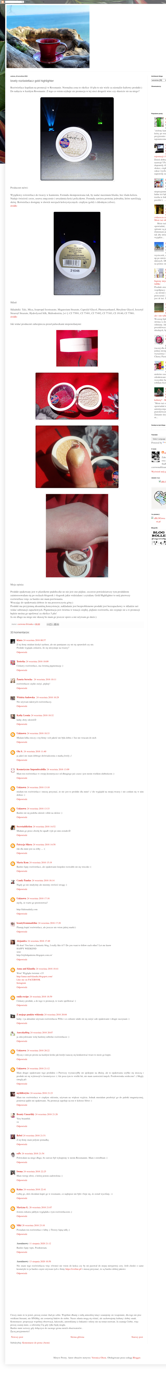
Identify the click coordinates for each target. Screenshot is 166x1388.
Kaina (20, 1189)
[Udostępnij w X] (53, 624)
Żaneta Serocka (25, 679)
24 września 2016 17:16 (38, 898)
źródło (13, 205)
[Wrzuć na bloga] (50, 624)
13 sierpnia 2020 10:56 (40, 1261)
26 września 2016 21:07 (40, 1207)
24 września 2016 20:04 (55, 1014)
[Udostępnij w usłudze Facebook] (55, 624)
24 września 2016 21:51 (34, 1135)
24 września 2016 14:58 (44, 844)
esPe (19, 1153)
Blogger (136, 1357)
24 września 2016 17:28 (49, 922)
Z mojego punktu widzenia (30, 1014)
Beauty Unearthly (25, 1114)
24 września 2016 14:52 (44, 826)
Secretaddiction (24, 826)
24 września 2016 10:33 (38, 733)
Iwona (20, 1171)
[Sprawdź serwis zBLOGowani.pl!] (158, 521)
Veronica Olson (99, 1357)
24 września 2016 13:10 (38, 787)
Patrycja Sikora (24, 844)
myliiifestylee (23, 1093)
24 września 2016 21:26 (46, 1114)
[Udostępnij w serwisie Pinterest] (58, 624)
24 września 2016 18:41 (47, 968)
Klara (19, 640)
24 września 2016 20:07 (41, 1032)
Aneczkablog (23, 1032)
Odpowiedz (22, 652)
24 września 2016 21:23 (41, 1093)
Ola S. (20, 751)
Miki (19, 1225)
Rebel (19, 1135)
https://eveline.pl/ (73, 1268)
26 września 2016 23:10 (33, 1225)
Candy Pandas (24, 880)
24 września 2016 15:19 (40, 862)
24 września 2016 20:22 (38, 1050)
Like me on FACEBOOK (28, 979)
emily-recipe (23, 996)
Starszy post (137, 1336)
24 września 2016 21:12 (38, 1068)
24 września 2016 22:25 (34, 1171)
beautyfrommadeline (27, 923)
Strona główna (77, 1336)
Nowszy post (17, 1336)
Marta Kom (23, 862)
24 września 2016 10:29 (47, 697)
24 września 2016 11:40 (35, 751)
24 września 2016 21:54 (33, 1153)
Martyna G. (23, 1207)
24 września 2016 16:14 (43, 880)
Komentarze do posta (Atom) (36, 1342)
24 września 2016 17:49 (38, 940)
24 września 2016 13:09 (58, 769)
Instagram (21, 982)
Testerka (21, 661)
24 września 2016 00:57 (34, 640)
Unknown (21, 733)
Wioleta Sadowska (26, 697)
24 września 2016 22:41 (34, 1189)
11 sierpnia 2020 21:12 (40, 1243)
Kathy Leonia (23, 715)
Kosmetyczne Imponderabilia (31, 769)
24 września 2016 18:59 (41, 996)
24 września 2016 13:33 (38, 808)
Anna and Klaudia (26, 968)
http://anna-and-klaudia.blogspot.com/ (34, 976)
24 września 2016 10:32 (42, 715)
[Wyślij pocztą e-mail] (48, 624)
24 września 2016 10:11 (45, 679)
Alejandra (22, 941)
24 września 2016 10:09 (37, 661)
